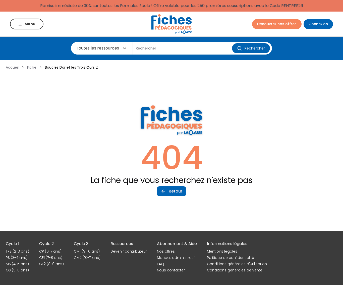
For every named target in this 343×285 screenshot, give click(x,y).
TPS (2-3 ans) (17, 251)
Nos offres (166, 251)
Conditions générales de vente (234, 270)
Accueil (12, 67)
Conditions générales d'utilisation (237, 263)
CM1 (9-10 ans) (87, 251)
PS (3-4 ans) (17, 257)
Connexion (318, 23)
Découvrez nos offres (277, 23)
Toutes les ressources (97, 48)
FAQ (160, 263)
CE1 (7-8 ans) (50, 257)
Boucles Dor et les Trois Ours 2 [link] (71, 67)
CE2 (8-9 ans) (51, 263)
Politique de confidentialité (230, 257)
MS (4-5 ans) (17, 263)
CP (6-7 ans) (50, 251)
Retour (175, 191)
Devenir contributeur (128, 251)
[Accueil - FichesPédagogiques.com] (171, 24)
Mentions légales (222, 251)
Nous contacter (171, 270)
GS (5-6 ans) (17, 270)
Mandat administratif (176, 257)
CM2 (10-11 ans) (87, 257)
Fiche (31, 67)
